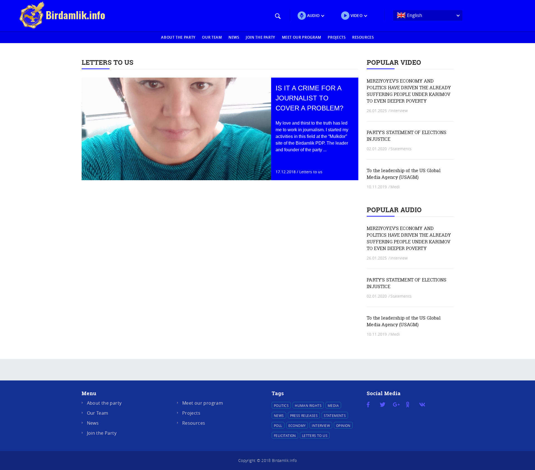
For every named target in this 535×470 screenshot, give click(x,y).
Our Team (212, 37)
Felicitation (285, 435)
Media (333, 405)
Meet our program (301, 37)
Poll (278, 425)
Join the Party (260, 37)
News (233, 37)
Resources (363, 37)
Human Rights (308, 405)
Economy (297, 425)
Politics (281, 405)
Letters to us (310, 171)
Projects (337, 37)
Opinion (343, 425)
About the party (178, 37)
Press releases (304, 415)
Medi (395, 186)
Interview (399, 110)
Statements (401, 148)
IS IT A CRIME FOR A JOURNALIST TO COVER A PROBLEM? (309, 98)
